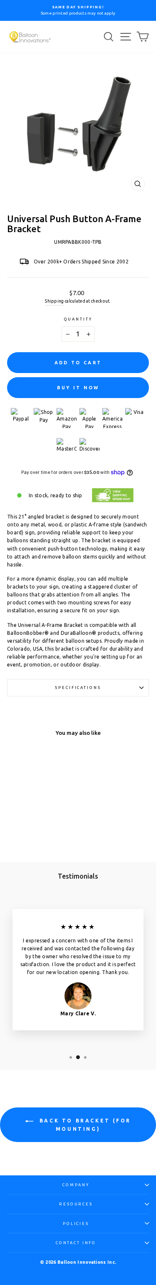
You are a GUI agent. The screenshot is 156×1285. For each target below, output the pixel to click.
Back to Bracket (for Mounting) (84, 1125)
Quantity (78, 319)
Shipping (54, 301)
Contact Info (76, 1242)
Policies (76, 1223)
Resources (76, 1204)
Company (75, 1184)
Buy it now (78, 387)
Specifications (78, 687)
